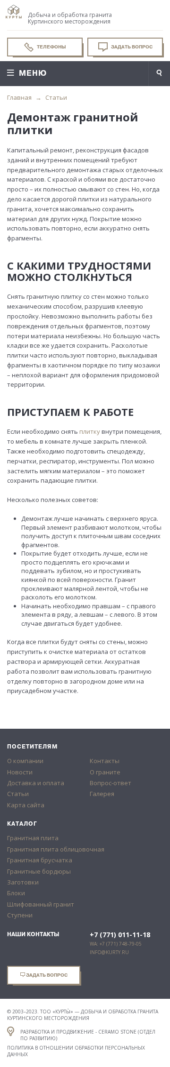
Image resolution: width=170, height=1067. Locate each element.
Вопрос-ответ (110, 783)
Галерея (102, 793)
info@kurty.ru (109, 952)
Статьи (56, 97)
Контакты (104, 760)
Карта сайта (25, 805)
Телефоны (51, 47)
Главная (19, 97)
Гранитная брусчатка (39, 860)
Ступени (20, 915)
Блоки (16, 893)
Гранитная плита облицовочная (55, 849)
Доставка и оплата (35, 783)
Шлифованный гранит (40, 904)
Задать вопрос (131, 47)
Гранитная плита (33, 838)
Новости (20, 772)
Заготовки (23, 882)
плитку (89, 431)
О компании (25, 760)
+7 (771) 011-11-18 (120, 935)
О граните (105, 772)
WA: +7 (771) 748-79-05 (116, 943)
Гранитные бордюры (39, 871)
